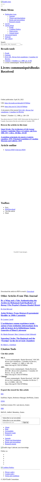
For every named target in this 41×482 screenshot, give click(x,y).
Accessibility (9, 431)
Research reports (14, 22)
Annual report (14, 33)
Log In (7, 24)
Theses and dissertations (17, 18)
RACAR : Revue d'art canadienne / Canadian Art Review (17, 111)
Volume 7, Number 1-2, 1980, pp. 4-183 (18, 61)
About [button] (7, 25)
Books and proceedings (17, 20)
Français (8, 37)
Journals (12, 16)
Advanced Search (11, 35)
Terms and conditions (12, 476)
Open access (13, 31)
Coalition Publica (15, 29)
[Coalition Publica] (7, 467)
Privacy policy (10, 472)
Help (6, 429)
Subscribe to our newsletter (11, 420)
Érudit (11, 27)
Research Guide (10, 433)
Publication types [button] (10, 14)
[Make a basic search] (21, 44)
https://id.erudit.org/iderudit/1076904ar (17, 103)
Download (30, 291)
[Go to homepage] (6, 2)
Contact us (8, 435)
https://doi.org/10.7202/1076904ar (16, 106)
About (12, 25)
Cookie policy (9, 474)
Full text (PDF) (10, 150)
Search (3, 42)
